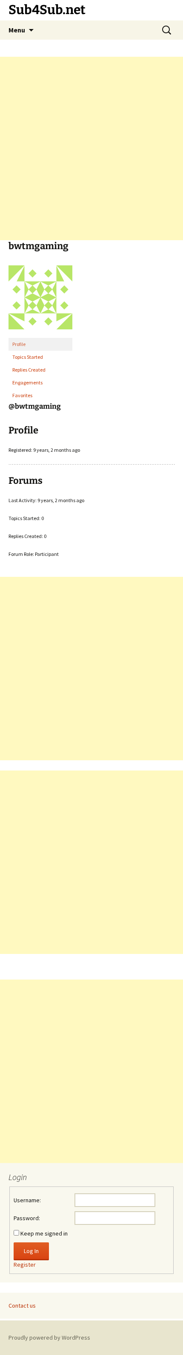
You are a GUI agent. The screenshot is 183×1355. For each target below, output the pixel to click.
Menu (17, 30)
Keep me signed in (44, 1233)
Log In (31, 1251)
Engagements (27, 382)
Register (25, 1264)
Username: (27, 1200)
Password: (27, 1218)
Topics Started (27, 357)
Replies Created (29, 369)
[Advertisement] (91, 148)
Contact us (22, 1305)
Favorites (22, 395)
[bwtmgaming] (40, 301)
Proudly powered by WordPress (49, 1337)
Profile (19, 344)
